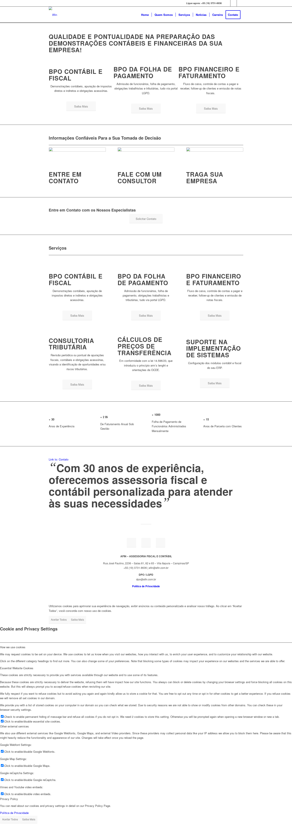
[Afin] (53, 15)
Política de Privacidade (14, 813)
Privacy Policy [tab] (9, 799)
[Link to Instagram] (240, 3)
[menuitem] (145, 15)
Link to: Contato (58, 459)
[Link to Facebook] (227, 3)
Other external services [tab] (14, 726)
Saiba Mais (77, 619)
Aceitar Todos (59, 619)
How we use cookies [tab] (12, 647)
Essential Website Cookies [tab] (16, 668)
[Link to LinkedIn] (233, 3)
